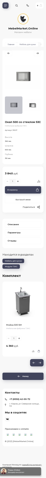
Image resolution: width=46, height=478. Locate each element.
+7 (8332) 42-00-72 (19, 399)
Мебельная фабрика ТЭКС (16, 126)
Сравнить (38, 181)
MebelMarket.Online (23, 28)
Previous (33, 362)
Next (39, 362)
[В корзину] (38, 351)
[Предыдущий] (8, 53)
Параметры (14, 232)
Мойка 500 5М (14, 325)
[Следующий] (37, 53)
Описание (13, 224)
